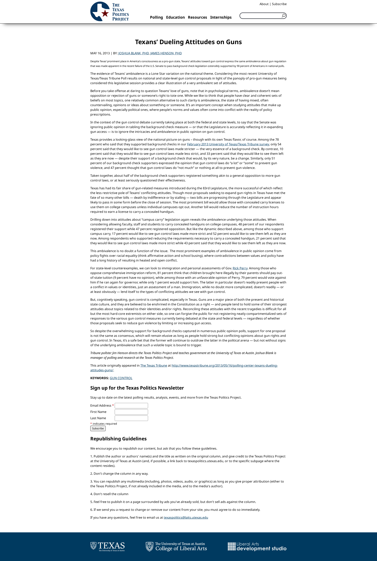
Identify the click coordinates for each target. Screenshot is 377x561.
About (264, 4)
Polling (156, 17)
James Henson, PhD (166, 53)
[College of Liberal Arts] (176, 547)
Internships (221, 17)
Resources (197, 17)
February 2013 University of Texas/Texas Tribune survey (228, 144)
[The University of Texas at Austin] (107, 547)
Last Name (98, 418)
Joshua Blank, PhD (133, 53)
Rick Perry (240, 268)
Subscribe (279, 4)
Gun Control (121, 378)
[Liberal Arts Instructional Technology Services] (257, 547)
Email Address (102, 405)
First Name (98, 412)
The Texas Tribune (153, 365)
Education (175, 17)
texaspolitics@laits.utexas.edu (186, 517)
